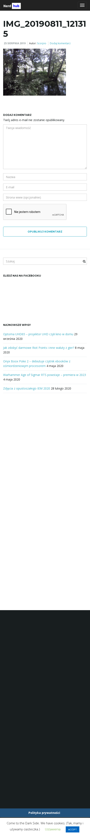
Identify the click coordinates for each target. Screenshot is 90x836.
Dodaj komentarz (60, 43)
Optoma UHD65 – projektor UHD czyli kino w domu (38, 334)
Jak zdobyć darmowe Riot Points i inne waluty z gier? (38, 348)
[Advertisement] (45, 448)
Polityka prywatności (44, 813)
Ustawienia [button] (52, 829)
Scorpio (41, 43)
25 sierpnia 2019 (15, 43)
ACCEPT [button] (72, 829)
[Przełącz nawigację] (82, 5)
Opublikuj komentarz (45, 231)
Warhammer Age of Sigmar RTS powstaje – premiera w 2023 (44, 375)
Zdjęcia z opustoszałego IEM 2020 (26, 388)
